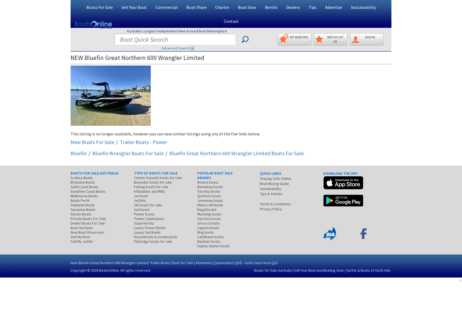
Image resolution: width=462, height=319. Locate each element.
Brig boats (205, 232)
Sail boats (142, 209)
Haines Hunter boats (213, 246)
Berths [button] (271, 7)
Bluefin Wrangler (128, 153)
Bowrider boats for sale (153, 182)
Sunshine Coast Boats (88, 191)
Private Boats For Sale (88, 218)
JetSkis (140, 200)
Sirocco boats (208, 223)
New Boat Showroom (87, 232)
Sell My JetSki (82, 241)
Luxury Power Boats (149, 227)
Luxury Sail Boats (147, 232)
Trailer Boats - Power (143, 142)
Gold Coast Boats (84, 186)
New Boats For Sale (92, 142)
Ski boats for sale (148, 205)
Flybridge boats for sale (153, 241)
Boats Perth (80, 200)
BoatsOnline (109, 270)
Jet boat (141, 195)
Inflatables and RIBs (149, 191)
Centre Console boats (158, 177)
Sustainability (363, 7)
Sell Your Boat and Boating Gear (319, 270)
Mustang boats (209, 214)
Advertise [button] (333, 7)
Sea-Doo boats (209, 218)
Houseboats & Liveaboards (155, 236)
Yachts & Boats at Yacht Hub (368, 270)
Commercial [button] (166, 7)
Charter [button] (222, 7)
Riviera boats (207, 182)
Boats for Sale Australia (273, 270)
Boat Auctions (82, 227)
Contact (231, 21)
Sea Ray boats (208, 191)
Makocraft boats (210, 205)
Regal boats (207, 209)
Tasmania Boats (83, 209)
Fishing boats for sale (151, 186)
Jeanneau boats (210, 200)
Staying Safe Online (275, 178)
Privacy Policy (271, 209)
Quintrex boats (209, 195)
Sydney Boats (82, 177)
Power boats (144, 214)
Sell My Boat (80, 236)
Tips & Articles (271, 193)
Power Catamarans (149, 218)
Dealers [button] (293, 7)
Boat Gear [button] (247, 7)
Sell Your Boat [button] (134, 7)
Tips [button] (313, 7)
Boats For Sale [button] (99, 7)
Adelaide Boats (83, 205)
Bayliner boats (208, 241)
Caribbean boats (210, 236)
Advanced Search (175, 48)
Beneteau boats (210, 186)
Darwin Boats (81, 214)
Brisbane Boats (83, 182)
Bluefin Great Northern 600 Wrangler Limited (236, 153)
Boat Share (196, 7)
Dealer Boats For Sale (88, 223)
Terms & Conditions (275, 204)
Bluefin (79, 153)
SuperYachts (144, 223)
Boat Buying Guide (274, 183)
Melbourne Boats (84, 195)
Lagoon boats (208, 227)
